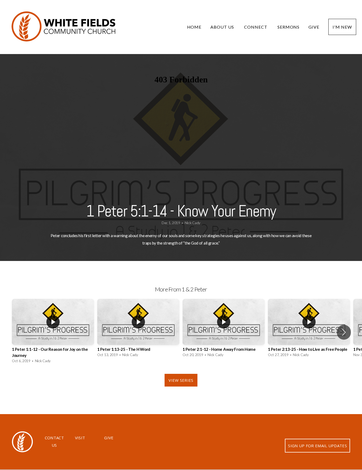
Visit (80, 437)
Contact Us (54, 441)
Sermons (288, 26)
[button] (343, 332)
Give (313, 26)
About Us (222, 26)
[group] (53, 332)
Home (194, 26)
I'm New (342, 26)
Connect (256, 26)
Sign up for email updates (317, 445)
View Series (181, 380)
